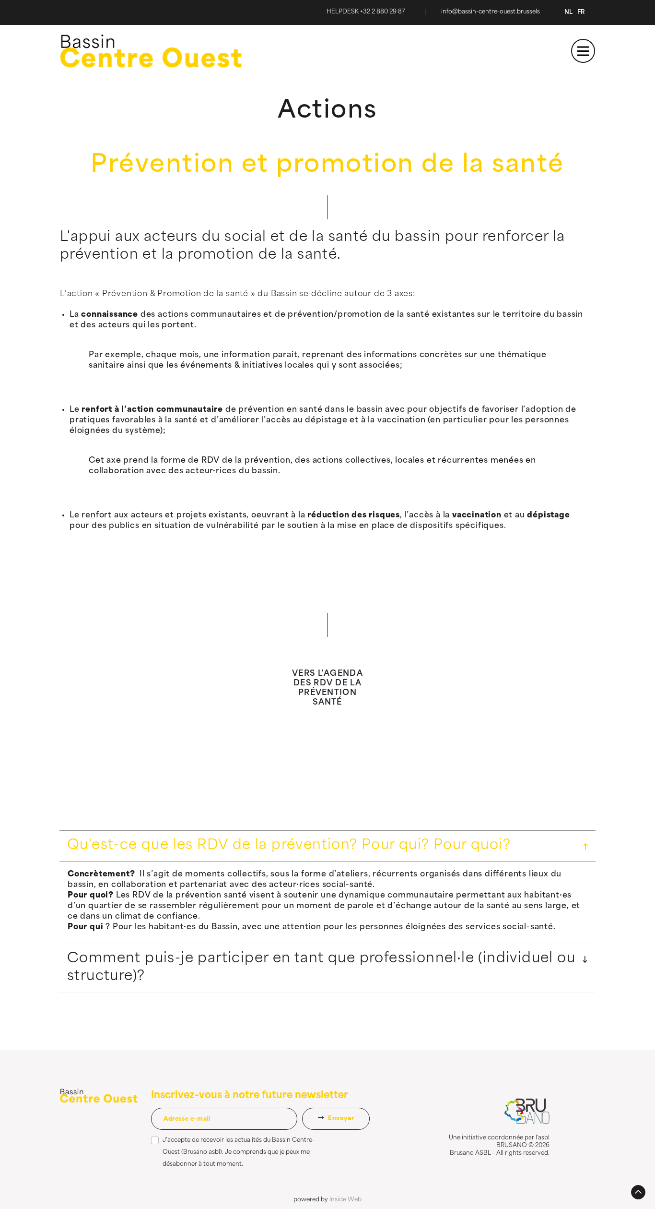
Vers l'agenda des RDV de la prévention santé (327, 688)
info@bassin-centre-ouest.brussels (490, 12)
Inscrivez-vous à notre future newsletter (249, 1096)
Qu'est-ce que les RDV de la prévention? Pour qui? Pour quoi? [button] (289, 845)
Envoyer (340, 1119)
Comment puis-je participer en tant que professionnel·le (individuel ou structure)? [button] (321, 967)
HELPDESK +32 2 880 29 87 (366, 12)
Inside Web (345, 1200)
